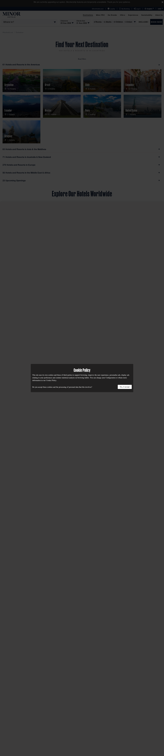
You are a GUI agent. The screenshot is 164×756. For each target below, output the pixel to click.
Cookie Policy (51, 380)
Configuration (111, 377)
